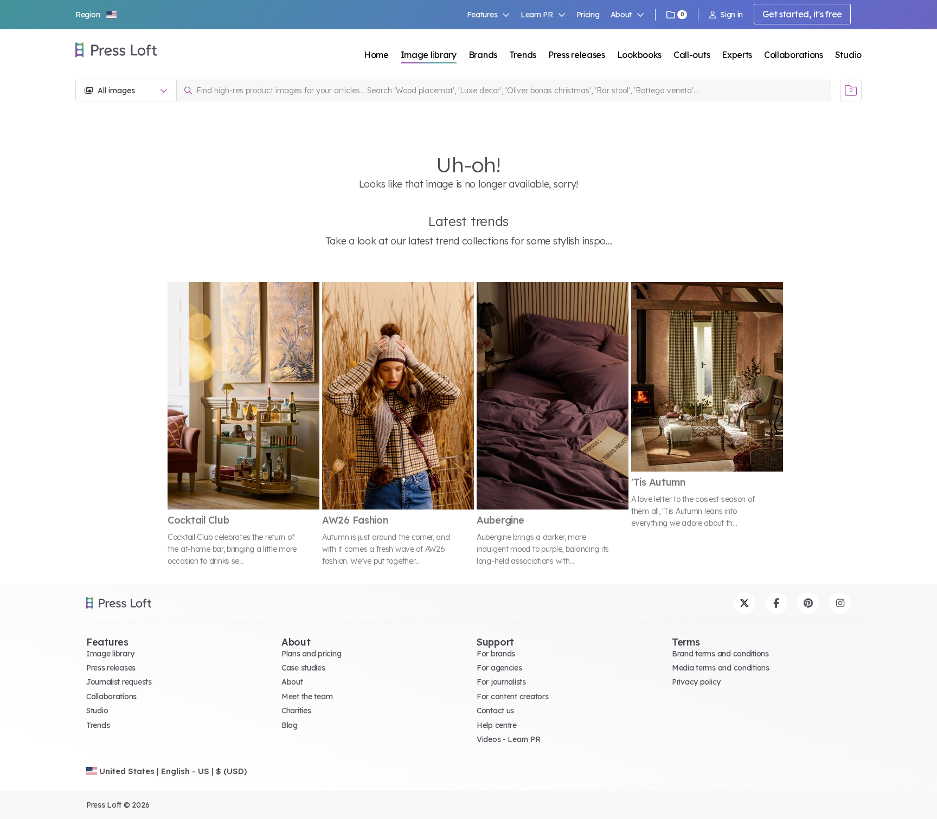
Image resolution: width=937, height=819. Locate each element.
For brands (496, 654)
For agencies (499, 668)
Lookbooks (639, 54)
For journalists (501, 682)
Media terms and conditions (720, 668)
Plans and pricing (311, 654)
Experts (737, 54)
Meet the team (306, 696)
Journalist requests (119, 682)
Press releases (576, 54)
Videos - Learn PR (508, 739)
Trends (522, 54)
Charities (296, 710)
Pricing (588, 15)
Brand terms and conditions (720, 654)
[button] (96, 15)
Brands (482, 54)
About (292, 682)
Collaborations (793, 54)
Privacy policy (696, 682)
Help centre (497, 725)
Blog (289, 725)
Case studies (303, 668)
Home (376, 54)
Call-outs (691, 54)
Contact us (495, 710)
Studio (848, 54)
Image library (429, 54)
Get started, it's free (802, 14)
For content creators (512, 696)
